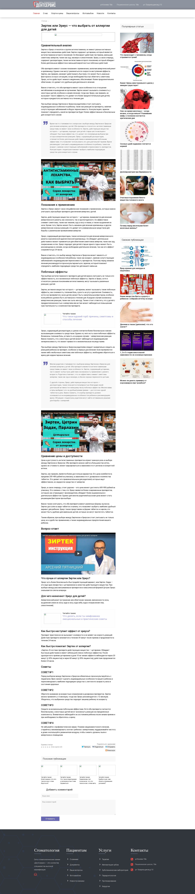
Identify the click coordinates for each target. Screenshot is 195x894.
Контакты (111, 13)
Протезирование (109, 881)
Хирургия (106, 886)
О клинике (74, 859)
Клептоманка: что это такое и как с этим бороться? (48, 781)
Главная (36, 13)
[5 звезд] (50, 747)
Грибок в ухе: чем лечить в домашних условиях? (105, 781)
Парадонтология (109, 876)
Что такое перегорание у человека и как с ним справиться (68, 781)
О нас (45, 13)
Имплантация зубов (110, 865)
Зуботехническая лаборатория (115, 870)
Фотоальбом (87, 13)
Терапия (105, 859)
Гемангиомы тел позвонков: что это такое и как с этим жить (87, 781)
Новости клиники (77, 881)
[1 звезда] (42, 747)
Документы (75, 865)
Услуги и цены (57, 13)
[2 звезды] (44, 747)
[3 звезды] (46, 747)
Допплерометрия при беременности (135, 172)
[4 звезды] (48, 747)
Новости (100, 13)
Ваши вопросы (72, 13)
